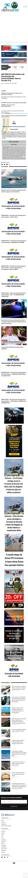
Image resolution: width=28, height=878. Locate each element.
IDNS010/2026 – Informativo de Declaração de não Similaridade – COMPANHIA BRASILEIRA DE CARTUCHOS (13, 374)
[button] (24, 7)
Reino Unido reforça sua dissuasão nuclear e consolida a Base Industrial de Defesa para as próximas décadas (13, 321)
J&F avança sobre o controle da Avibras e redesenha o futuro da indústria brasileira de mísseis (19, 688)
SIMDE (16, 83)
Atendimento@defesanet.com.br (20, 113)
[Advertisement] (14, 26)
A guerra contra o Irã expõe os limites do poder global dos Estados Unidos (18, 763)
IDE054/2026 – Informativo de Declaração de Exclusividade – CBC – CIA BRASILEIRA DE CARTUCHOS (13, 294)
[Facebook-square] (1, 857)
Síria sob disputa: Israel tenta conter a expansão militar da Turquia (18, 774)
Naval (13, 83)
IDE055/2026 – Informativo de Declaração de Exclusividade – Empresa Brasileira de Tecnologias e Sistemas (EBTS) (13, 267)
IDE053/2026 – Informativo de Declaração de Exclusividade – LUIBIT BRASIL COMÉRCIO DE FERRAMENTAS (13, 401)
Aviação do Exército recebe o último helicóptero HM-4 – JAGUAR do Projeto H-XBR (18, 742)
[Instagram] (7, 857)
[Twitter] (4, 857)
